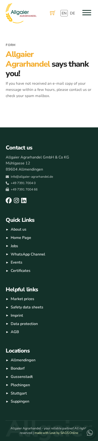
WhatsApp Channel (28, 254)
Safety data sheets (27, 307)
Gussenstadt (22, 376)
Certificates (20, 270)
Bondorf (17, 368)
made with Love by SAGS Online (56, 433)
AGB (15, 331)
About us (18, 229)
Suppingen (20, 401)
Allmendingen (23, 360)
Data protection (24, 323)
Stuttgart (19, 393)
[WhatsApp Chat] (90, 433)
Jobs (14, 246)
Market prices (22, 299)
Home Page (21, 237)
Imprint (17, 315)
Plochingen (20, 385)
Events (16, 262)
